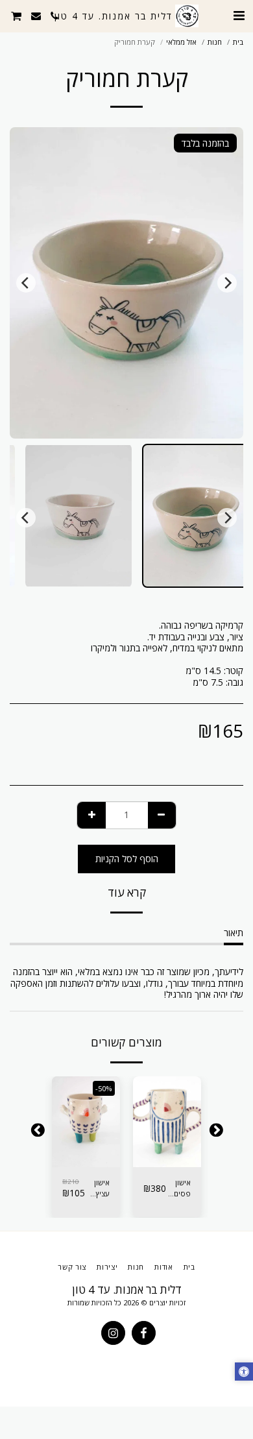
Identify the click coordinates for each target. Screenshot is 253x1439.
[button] (239, 15)
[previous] (227, 283)
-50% (103, 1088)
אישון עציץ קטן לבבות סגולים (100, 1189)
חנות (215, 42)
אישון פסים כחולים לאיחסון (179, 1189)
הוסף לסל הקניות (166, 1153)
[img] (167, 1121)
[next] (26, 283)
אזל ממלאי (181, 42)
